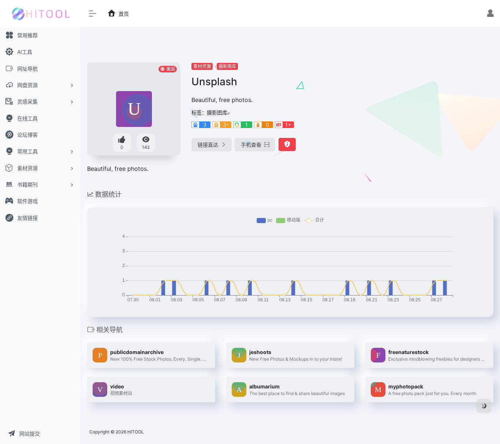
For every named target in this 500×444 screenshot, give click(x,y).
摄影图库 (227, 66)
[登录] (490, 14)
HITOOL (135, 431)
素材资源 (202, 66)
